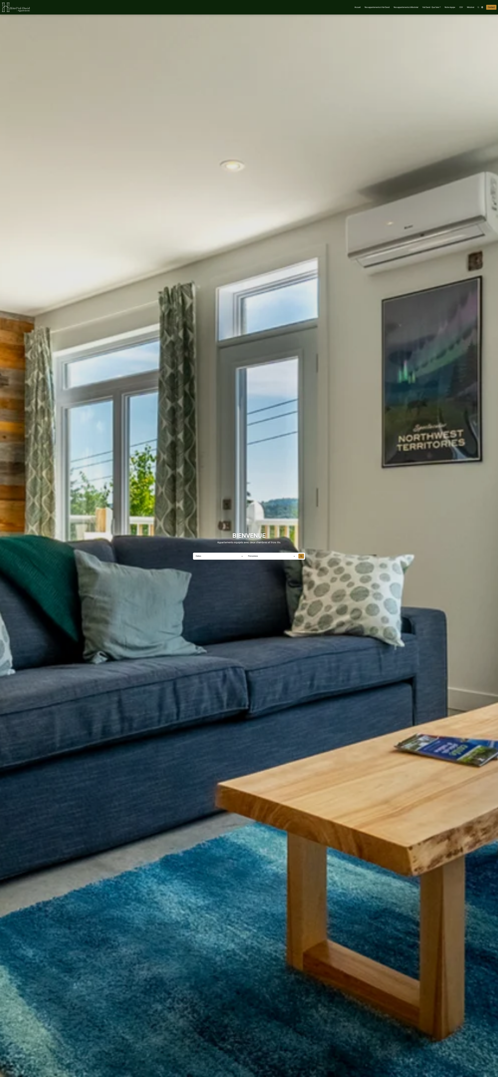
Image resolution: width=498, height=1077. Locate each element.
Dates (198, 556)
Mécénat (470, 7)
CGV (461, 7)
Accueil (358, 7)
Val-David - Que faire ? (431, 7)
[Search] (478, 7)
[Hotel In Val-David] (16, 7)
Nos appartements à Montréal (406, 7)
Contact (491, 7)
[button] (482, 7)
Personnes (253, 556)
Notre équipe (450, 7)
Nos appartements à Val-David (377, 7)
